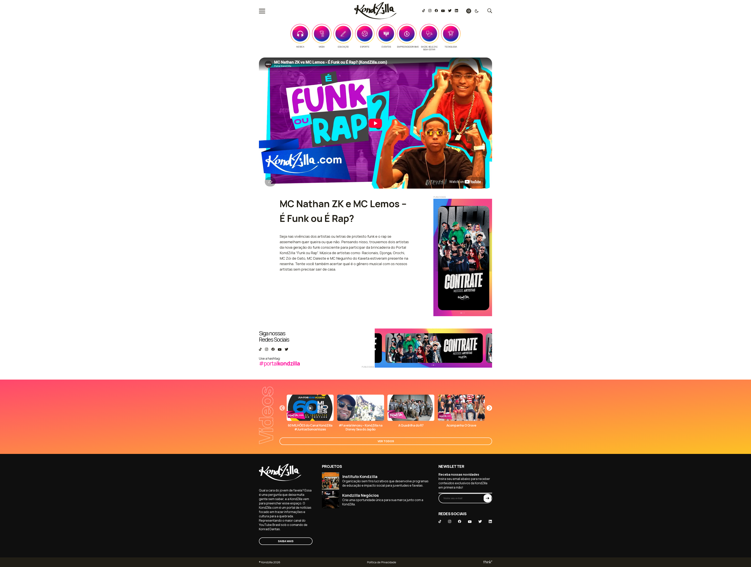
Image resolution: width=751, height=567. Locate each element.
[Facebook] (436, 11)
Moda (321, 46)
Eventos (386, 46)
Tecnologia (451, 46)
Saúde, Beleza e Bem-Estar (429, 48)
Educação (343, 46)
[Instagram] (429, 11)
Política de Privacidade (381, 562)
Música (300, 46)
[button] (489, 408)
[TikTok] (423, 11)
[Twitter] (450, 11)
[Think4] (487, 562)
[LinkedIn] (456, 11)
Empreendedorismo (408, 46)
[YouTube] (443, 11)
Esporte (364, 46)
